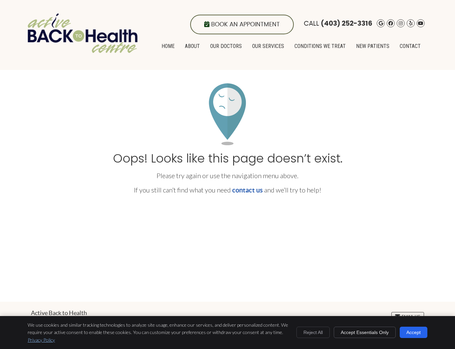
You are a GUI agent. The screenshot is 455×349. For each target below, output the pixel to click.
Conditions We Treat (320, 46)
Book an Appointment (245, 25)
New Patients (372, 46)
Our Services (268, 46)
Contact (410, 46)
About (192, 46)
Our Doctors (226, 46)
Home (168, 46)
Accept (413, 332)
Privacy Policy (41, 340)
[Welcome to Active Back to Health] (83, 50)
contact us (247, 190)
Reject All (313, 332)
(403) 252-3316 (346, 23)
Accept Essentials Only (365, 332)
